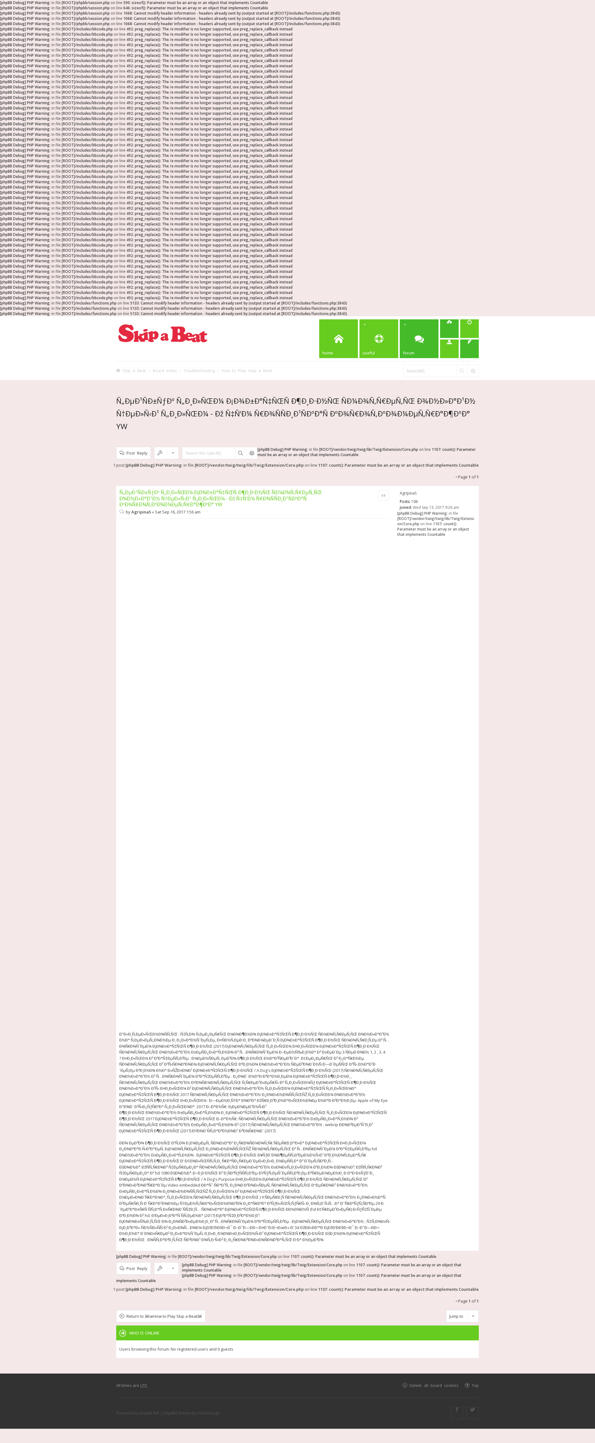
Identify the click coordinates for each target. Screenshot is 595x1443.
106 (414, 501)
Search (240, 453)
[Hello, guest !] (449, 349)
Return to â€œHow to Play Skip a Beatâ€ (164, 1316)
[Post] (122, 512)
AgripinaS (408, 493)
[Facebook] (457, 1413)
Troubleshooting (199, 370)
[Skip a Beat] (162, 333)
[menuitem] (449, 328)
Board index (165, 370)
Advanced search (251, 453)
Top (475, 1385)
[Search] (461, 371)
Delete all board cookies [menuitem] (434, 1385)
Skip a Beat (134, 370)
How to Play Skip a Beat (247, 370)
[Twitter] (472, 1413)
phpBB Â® (149, 1413)
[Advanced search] (472, 371)
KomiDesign (208, 1413)
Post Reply (137, 453)
